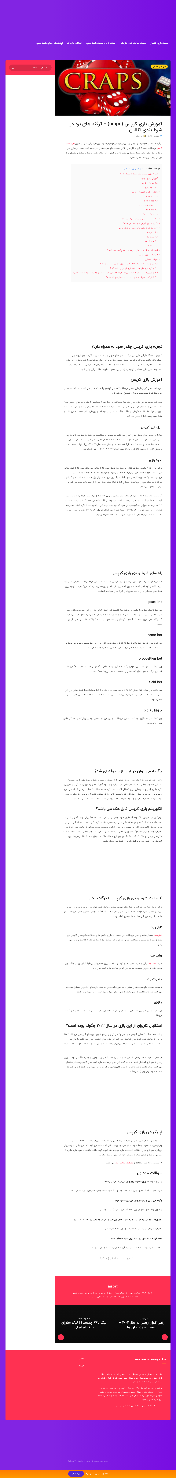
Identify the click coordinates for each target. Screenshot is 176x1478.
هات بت (152, 963)
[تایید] (13, 68)
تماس (81, 1358)
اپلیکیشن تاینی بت (124, 1163)
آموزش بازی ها (74, 43)
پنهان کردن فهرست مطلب (133, 168)
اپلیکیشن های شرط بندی (49, 43)
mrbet (113, 1286)
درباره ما (80, 1365)
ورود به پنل (76, 1473)
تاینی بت (157, 935)
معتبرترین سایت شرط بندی (101, 43)
